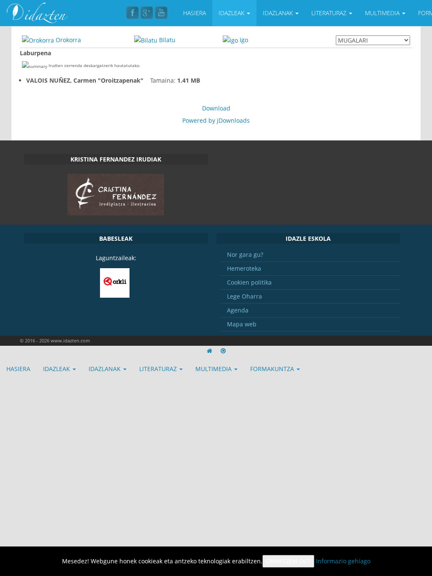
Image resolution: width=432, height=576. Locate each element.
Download (216, 108)
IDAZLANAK (278, 13)
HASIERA (194, 13)
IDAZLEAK (232, 13)
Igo (244, 40)
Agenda (237, 310)
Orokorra (68, 40)
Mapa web (241, 324)
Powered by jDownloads (216, 120)
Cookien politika (249, 282)
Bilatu (167, 40)
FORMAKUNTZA (273, 369)
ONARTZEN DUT (288, 561)
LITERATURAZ (329, 13)
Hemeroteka (244, 268)
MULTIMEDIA (383, 13)
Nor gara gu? (245, 254)
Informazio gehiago (343, 561)
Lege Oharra (244, 296)
